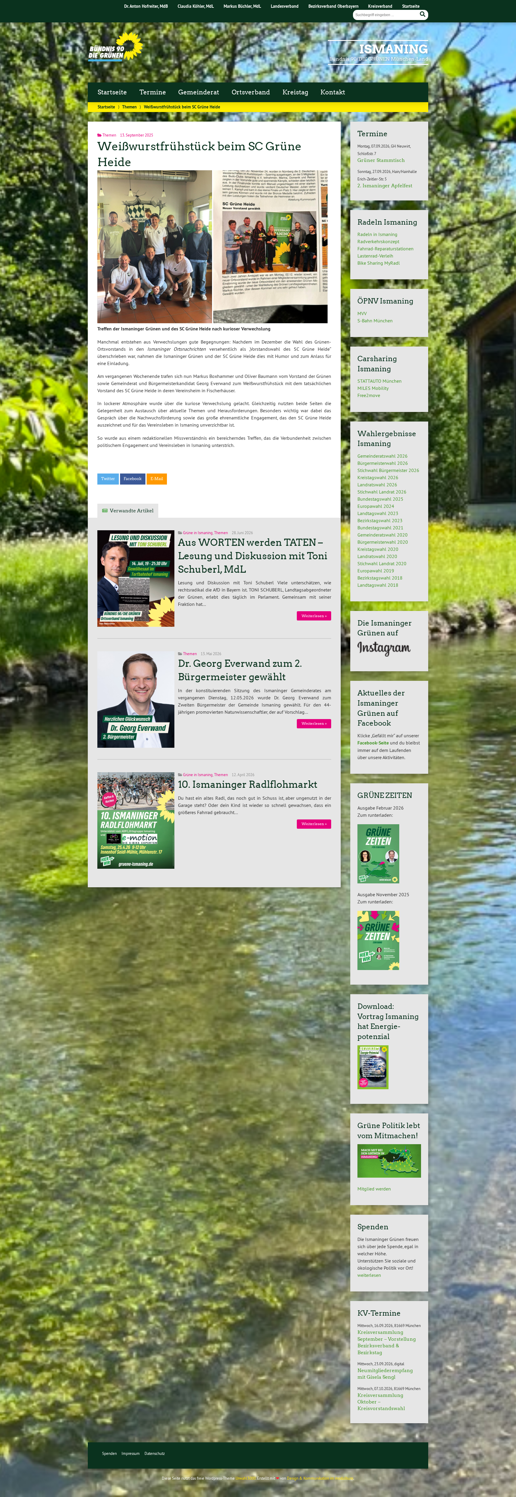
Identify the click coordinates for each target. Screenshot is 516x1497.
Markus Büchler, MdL (242, 6)
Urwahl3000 (246, 1478)
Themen (129, 107)
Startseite (411, 6)
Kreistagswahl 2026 (377, 477)
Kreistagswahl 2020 (377, 549)
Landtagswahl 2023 (377, 513)
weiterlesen (369, 1275)
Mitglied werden (374, 1189)
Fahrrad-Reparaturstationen (385, 249)
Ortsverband (251, 92)
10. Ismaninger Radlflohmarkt (247, 784)
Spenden (109, 1453)
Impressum (131, 1453)
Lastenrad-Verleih (375, 256)
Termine (152, 92)
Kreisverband (380, 6)
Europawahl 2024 (375, 506)
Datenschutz (155, 1453)
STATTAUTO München (379, 381)
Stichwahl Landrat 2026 (381, 492)
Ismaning (393, 49)
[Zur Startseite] (115, 60)
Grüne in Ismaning (198, 532)
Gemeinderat (198, 92)
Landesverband (285, 6)
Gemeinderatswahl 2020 (382, 535)
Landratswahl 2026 (377, 485)
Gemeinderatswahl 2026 (382, 456)
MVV (362, 313)
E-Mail (156, 478)
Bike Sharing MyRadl (378, 263)
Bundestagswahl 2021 (380, 528)
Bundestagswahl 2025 (380, 499)
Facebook (133, 478)
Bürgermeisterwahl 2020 (382, 542)
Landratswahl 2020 (377, 556)
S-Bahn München (375, 321)
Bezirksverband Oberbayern (333, 6)
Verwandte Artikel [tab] (131, 511)
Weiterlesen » (314, 616)
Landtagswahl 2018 (377, 585)
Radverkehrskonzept (378, 241)
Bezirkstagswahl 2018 (380, 578)
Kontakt (332, 92)
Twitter (108, 478)
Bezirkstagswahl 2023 (380, 520)
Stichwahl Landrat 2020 (381, 563)
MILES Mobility (372, 388)
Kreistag (295, 92)
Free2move (368, 395)
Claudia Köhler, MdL (196, 6)
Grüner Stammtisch (381, 160)
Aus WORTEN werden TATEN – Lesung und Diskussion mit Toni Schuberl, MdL (252, 556)
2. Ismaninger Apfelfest (384, 186)
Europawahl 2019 (375, 571)
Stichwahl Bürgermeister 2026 (388, 470)
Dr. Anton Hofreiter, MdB (146, 6)
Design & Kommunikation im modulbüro (320, 1478)
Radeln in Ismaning (377, 234)
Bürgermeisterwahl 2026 (382, 463)
